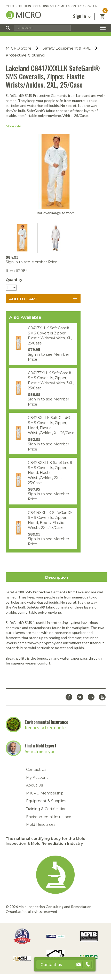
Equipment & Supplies (46, 801)
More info (13, 126)
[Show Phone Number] (87, 964)
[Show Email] (78, 964)
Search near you (40, 751)
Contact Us (36, 769)
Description (56, 577)
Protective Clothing (25, 55)
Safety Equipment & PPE (67, 48)
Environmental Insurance (46, 722)
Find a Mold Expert (41, 745)
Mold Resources (40, 824)
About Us (34, 785)
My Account (37, 777)
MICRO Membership (45, 793)
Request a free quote (45, 727)
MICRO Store (18, 48)
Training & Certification (46, 809)
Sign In (80, 16)
